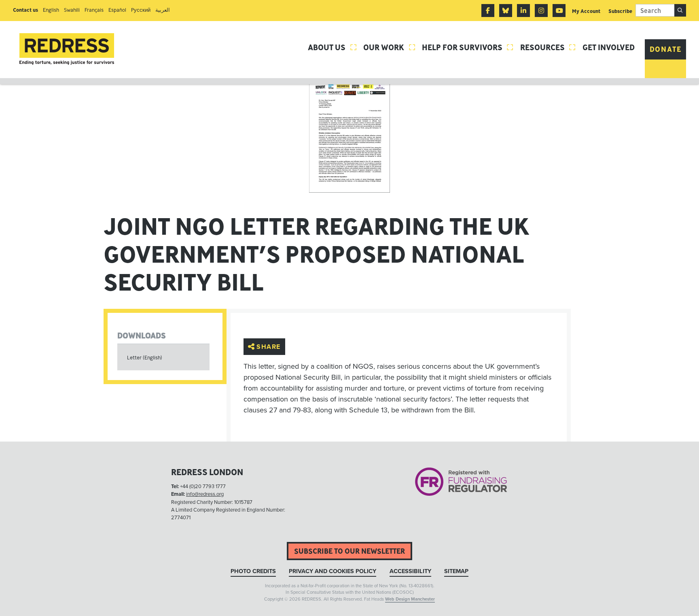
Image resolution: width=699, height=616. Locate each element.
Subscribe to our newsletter (349, 551)
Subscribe (620, 11)
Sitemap (456, 571)
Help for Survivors (468, 47)
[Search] (680, 10)
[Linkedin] (523, 10)
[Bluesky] (505, 10)
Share (268, 346)
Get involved (608, 47)
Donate (666, 49)
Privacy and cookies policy (332, 571)
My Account (586, 11)
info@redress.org (205, 494)
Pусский (140, 9)
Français (94, 9)
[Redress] (67, 49)
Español (117, 9)
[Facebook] (487, 10)
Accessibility (410, 571)
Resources (548, 47)
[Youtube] (559, 10)
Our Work (389, 47)
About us (332, 47)
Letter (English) (144, 357)
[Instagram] (541, 10)
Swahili (72, 9)
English (51, 9)
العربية (162, 9)
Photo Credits (253, 571)
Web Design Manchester (410, 599)
